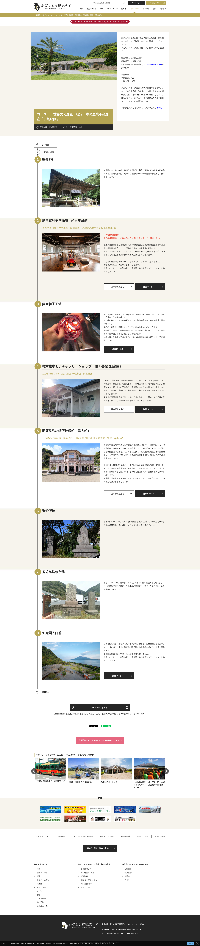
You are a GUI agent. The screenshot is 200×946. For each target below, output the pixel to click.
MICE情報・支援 (87, 873)
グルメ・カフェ (112, 9)
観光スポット (91, 9)
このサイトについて (42, 836)
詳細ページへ (148, 287)
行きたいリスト (155, 3)
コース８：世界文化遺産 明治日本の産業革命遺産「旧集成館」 (79, 15)
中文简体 (128, 873)
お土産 (123, 9)
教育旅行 (84, 876)
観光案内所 (126, 836)
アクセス (162, 9)
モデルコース (134, 9)
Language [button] (136, 3)
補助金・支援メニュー (90, 880)
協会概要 (61, 836)
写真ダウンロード (107, 836)
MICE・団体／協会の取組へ (98, 848)
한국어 (127, 880)
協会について (86, 869)
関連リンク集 (142, 836)
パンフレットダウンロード (82, 836)
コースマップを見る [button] (99, 708)
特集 (81, 9)
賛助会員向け (86, 884)
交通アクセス (42, 899)
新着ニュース (42, 906)
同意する (191, 943)
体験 (101, 9)
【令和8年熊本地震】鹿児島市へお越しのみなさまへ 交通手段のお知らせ (100, 21)
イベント (146, 9)
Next (166, 771)
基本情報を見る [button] (117, 287)
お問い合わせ (160, 836)
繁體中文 (128, 876)
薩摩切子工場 (117, 349)
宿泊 (154, 9)
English (128, 869)
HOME (37, 15)
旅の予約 (40, 902)
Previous (34, 771)
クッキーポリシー (104, 943)
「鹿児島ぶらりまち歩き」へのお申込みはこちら (98, 740)
